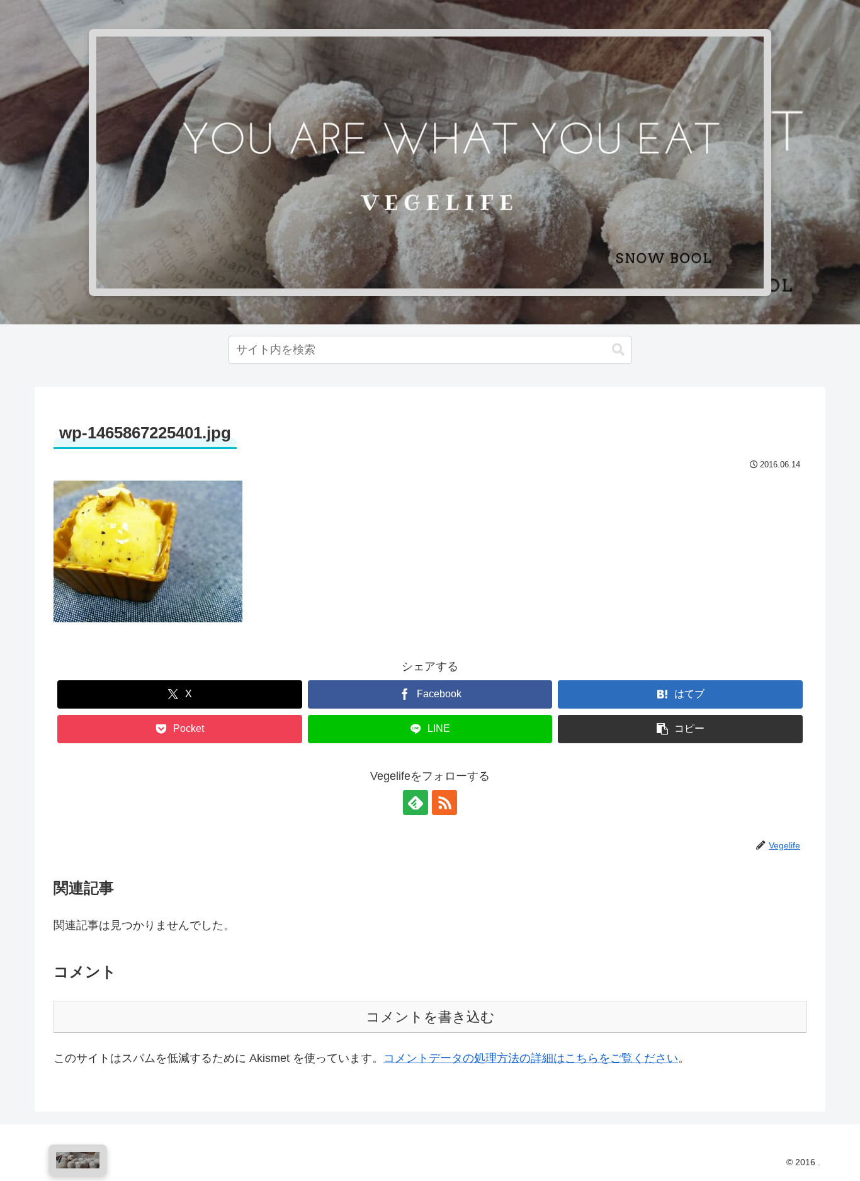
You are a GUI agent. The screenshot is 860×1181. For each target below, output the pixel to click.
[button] (618, 350)
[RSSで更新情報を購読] (444, 802)
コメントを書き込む (430, 1017)
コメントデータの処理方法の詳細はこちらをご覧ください (530, 1058)
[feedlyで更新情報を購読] (415, 802)
